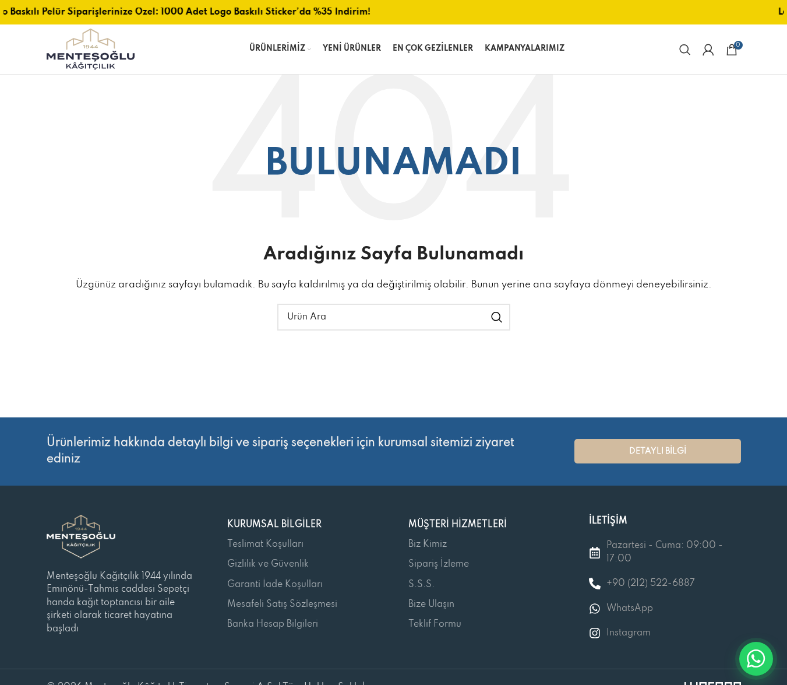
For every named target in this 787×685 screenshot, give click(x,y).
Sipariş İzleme (438, 564)
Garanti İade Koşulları (275, 584)
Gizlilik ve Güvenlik (268, 564)
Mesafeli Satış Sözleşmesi (282, 604)
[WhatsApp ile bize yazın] (756, 659)
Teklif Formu (434, 624)
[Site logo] (91, 49)
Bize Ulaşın (431, 604)
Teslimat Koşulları (265, 544)
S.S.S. (421, 584)
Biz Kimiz (427, 544)
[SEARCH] (497, 317)
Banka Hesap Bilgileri (272, 624)
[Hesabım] (708, 49)
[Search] (685, 49)
